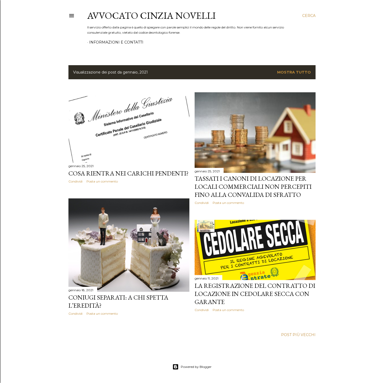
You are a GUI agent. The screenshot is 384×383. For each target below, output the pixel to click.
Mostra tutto (294, 72)
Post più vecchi (298, 334)
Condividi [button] (75, 181)
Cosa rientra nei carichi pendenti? (128, 173)
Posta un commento (102, 181)
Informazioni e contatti (116, 42)
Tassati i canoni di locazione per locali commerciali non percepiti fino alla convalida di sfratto (253, 186)
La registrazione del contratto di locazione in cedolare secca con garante (255, 294)
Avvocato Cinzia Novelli (151, 15)
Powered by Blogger (196, 367)
